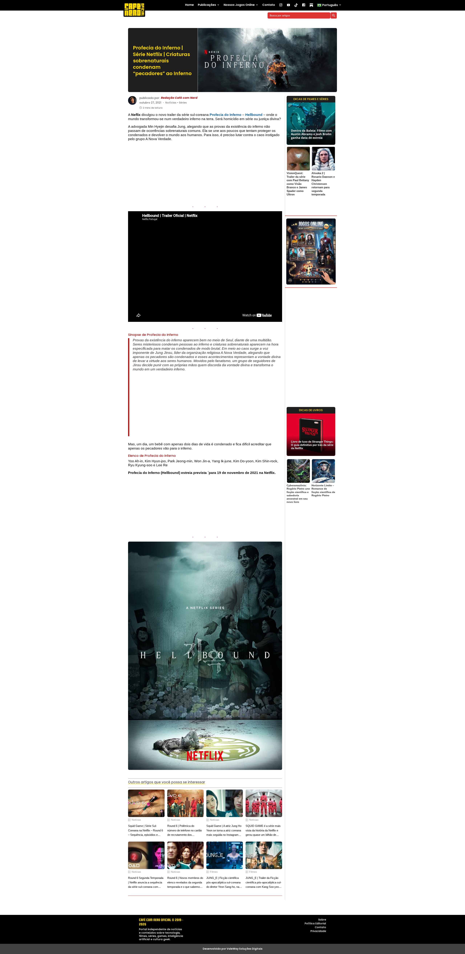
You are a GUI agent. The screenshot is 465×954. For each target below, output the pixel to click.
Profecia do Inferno (225, 115)
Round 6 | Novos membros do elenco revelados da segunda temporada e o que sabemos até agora (185, 882)
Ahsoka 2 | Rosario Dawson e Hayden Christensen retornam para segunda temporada (323, 184)
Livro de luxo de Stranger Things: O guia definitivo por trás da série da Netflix (312, 445)
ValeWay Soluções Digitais (244, 949)
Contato (268, 5)
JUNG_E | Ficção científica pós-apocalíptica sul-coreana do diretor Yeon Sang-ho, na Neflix (223, 882)
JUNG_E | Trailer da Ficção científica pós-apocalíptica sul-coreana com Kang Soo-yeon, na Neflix (263, 882)
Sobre (322, 919)
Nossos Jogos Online (239, 5)
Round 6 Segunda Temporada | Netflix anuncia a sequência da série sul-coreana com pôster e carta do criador (145, 882)
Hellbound (253, 115)
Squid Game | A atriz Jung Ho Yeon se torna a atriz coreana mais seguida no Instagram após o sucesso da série (223, 830)
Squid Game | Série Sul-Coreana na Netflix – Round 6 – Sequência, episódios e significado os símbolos (145, 830)
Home (189, 5)
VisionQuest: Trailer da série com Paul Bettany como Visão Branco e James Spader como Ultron (298, 184)
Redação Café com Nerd (179, 98)
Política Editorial (315, 923)
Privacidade (318, 931)
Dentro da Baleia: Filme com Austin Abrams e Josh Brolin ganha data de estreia (311, 134)
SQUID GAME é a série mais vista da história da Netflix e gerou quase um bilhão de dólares (263, 830)
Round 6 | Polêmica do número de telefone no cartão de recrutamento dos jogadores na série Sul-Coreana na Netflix (184, 830)
